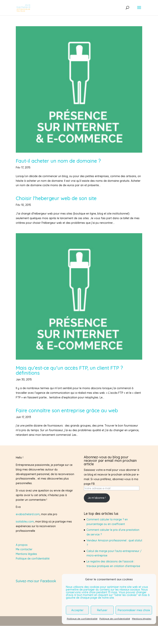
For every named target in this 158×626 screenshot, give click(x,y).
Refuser (102, 610)
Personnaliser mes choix (134, 610)
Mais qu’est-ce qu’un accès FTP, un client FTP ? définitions (69, 370)
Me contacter (24, 549)
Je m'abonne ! (97, 498)
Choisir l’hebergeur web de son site (56, 198)
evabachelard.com (28, 514)
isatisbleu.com (25, 521)
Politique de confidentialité (82, 618)
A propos (22, 545)
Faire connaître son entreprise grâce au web (67, 410)
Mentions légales (141, 618)
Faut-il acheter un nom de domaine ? (58, 161)
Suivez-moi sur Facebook (36, 581)
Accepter (77, 610)
